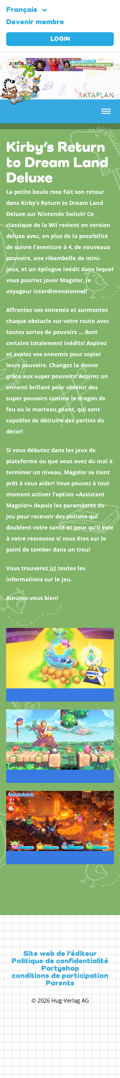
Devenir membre (35, 22)
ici (52, 568)
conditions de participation (60, 976)
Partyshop (60, 968)
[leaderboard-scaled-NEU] (60, 67)
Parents (60, 983)
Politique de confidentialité (60, 961)
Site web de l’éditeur (60, 954)
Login (60, 39)
